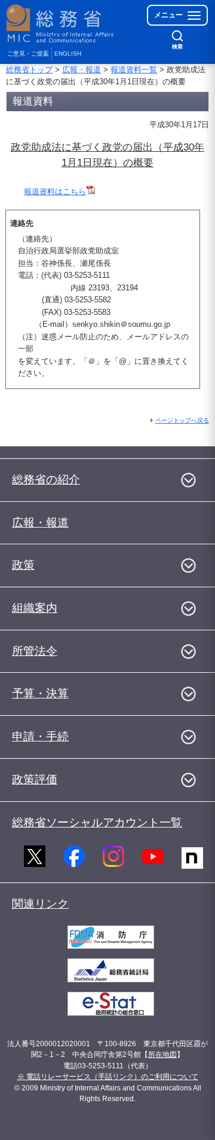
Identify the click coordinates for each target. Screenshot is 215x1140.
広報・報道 (81, 69)
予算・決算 (40, 693)
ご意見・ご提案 (28, 53)
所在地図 (162, 1054)
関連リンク (40, 903)
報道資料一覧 (133, 69)
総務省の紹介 (46, 479)
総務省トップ (29, 69)
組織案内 (34, 608)
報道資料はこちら (55, 191)
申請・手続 (40, 736)
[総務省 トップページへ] (61, 23)
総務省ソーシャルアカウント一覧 (97, 822)
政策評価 (34, 779)
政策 (23, 565)
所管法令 (34, 651)
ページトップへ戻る (182, 420)
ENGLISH (67, 53)
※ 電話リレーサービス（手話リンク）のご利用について (107, 1076)
